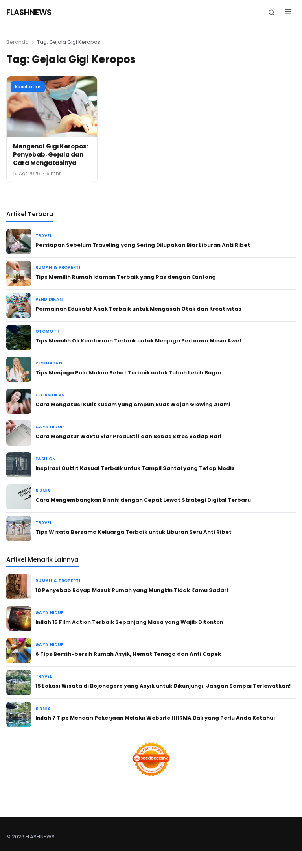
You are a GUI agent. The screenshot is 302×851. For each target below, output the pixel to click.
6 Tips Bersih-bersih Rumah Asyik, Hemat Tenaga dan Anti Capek (128, 654)
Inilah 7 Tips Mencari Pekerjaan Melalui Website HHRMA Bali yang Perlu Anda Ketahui (155, 718)
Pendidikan (49, 299)
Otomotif (47, 331)
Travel (43, 236)
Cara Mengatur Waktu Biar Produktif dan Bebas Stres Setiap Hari (128, 436)
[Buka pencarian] (271, 12)
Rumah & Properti (57, 267)
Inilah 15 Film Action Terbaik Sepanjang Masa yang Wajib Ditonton (129, 622)
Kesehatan (28, 86)
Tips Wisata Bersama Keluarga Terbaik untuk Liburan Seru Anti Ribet (133, 532)
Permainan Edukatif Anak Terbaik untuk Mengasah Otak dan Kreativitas (138, 309)
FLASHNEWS (29, 12)
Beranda (17, 42)
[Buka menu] (288, 12)
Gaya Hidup (49, 427)
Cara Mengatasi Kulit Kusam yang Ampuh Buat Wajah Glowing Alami (132, 404)
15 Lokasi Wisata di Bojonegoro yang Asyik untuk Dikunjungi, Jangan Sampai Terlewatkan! (163, 686)
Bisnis (42, 491)
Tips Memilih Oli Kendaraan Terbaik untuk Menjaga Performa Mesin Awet (138, 340)
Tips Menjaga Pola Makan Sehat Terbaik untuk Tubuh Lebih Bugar (128, 372)
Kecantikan (49, 395)
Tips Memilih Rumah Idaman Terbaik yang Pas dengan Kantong (125, 277)
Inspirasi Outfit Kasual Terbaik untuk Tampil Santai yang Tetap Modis (135, 468)
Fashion (45, 459)
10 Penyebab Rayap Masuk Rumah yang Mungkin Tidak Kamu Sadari (131, 590)
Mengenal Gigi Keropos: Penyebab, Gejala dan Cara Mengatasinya (50, 154)
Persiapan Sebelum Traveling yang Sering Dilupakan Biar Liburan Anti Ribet (142, 245)
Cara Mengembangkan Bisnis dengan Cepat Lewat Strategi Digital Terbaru (143, 500)
